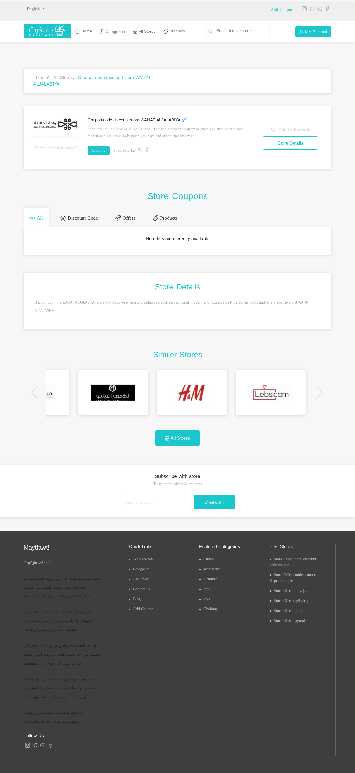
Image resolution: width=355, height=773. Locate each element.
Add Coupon (281, 9)
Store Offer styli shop (291, 600)
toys (206, 598)
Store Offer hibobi (288, 610)
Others (208, 558)
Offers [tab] (126, 217)
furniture (210, 578)
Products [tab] (165, 217)
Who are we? (143, 558)
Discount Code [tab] (81, 217)
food (207, 588)
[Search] (213, 32)
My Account (315, 31)
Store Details (290, 143)
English (34, 9)
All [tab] (39, 217)
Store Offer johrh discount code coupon (293, 561)
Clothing (98, 150)
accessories (211, 568)
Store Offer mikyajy (290, 590)
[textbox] (240, 31)
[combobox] (242, 32)
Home (86, 31)
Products (176, 31)
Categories (114, 31)
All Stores (146, 31)
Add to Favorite (294, 129)
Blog (137, 598)
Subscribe (216, 502)
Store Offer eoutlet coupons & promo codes (294, 577)
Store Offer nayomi (289, 620)
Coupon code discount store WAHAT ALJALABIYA (92, 80)
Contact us (141, 588)
